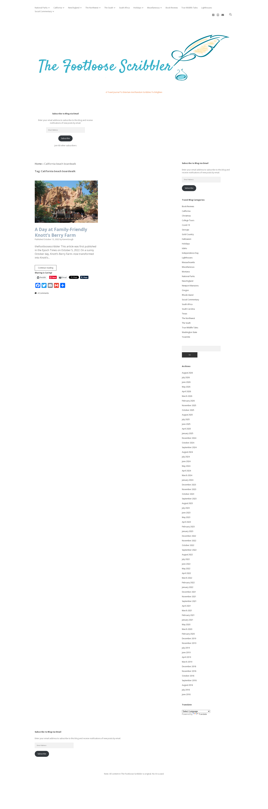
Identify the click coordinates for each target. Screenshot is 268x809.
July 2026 (186, 377)
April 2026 (186, 391)
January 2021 (187, 620)
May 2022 (186, 568)
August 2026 (187, 372)
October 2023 (188, 494)
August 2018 (187, 685)
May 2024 (186, 466)
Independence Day (190, 253)
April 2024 (186, 470)
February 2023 (188, 526)
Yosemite (186, 337)
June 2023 (186, 512)
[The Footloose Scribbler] (134, 84)
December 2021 (189, 592)
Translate (203, 714)
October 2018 (188, 675)
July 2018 (186, 689)
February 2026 (188, 400)
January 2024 (187, 480)
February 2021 (188, 615)
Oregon (185, 290)
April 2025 (186, 428)
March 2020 (187, 629)
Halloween (186, 239)
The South (108, 7)
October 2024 (188, 442)
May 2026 (186, 386)
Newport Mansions (190, 285)
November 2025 (189, 405)
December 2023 (189, 484)
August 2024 (187, 452)
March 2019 (187, 661)
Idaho (184, 248)
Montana (186, 271)
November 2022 (189, 540)
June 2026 (186, 382)
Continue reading (47, 268)
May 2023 (186, 517)
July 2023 (186, 508)
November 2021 (189, 596)
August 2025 (187, 414)
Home (38, 163)
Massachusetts (188, 262)
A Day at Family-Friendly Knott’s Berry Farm (61, 232)
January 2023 (187, 531)
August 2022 (187, 554)
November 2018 (189, 671)
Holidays (137, 7)
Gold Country (188, 234)
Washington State (189, 332)
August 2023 (187, 503)
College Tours (188, 220)
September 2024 (189, 447)
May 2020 (186, 624)
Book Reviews (172, 7)
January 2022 (187, 587)
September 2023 (189, 498)
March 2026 (187, 396)
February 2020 (188, 634)
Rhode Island (187, 295)
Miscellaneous (153, 7)
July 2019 (186, 647)
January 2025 (187, 433)
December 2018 (189, 666)
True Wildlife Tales (189, 7)
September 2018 (189, 680)
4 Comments (43, 293)
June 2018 (186, 694)
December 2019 (189, 638)
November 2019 (189, 643)
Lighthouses (206, 7)
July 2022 (186, 559)
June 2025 (186, 424)
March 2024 (187, 475)
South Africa (124, 7)
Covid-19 (186, 225)
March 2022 (187, 578)
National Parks (41, 7)
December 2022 (189, 536)
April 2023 (186, 522)
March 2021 (187, 610)
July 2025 (186, 419)
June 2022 (186, 564)
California (58, 7)
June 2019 (186, 652)
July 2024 (186, 456)
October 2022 (188, 545)
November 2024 (189, 438)
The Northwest (91, 7)
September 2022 (189, 550)
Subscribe (65, 138)
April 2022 (186, 573)
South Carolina (188, 309)
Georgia (185, 229)
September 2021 (189, 601)
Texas (184, 313)
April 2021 (186, 606)
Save (54, 277)
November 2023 (189, 489)
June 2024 (186, 461)
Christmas (186, 215)
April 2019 (186, 657)
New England (73, 7)
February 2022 (188, 582)
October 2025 (188, 410)
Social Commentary (43, 11)
